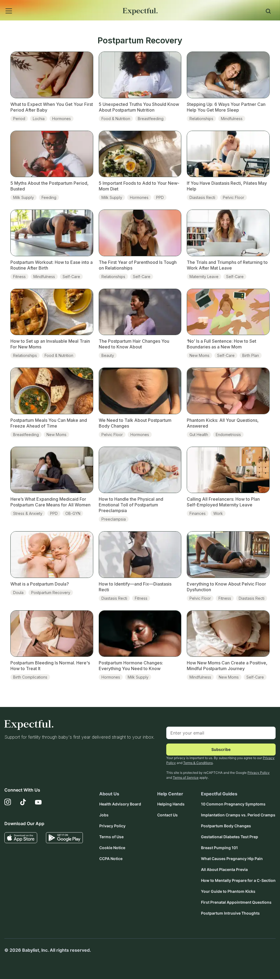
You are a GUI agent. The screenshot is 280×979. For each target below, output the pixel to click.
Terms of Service (186, 777)
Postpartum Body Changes (226, 825)
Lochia (39, 118)
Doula (18, 592)
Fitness (19, 276)
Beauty (107, 355)
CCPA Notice (110, 858)
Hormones (61, 118)
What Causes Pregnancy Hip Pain (232, 858)
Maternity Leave (203, 276)
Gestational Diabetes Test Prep (229, 836)
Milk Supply (23, 197)
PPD (160, 197)
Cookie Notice (112, 847)
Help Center (170, 793)
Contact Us (167, 815)
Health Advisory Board (120, 804)
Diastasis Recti (202, 197)
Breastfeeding (151, 118)
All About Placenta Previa (224, 869)
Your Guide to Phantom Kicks (228, 891)
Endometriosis (228, 434)
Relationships (201, 118)
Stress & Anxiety (27, 513)
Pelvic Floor (233, 197)
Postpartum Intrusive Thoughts (230, 913)
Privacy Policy (258, 773)
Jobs (104, 815)
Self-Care (71, 276)
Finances (197, 513)
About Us (109, 793)
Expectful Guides (219, 793)
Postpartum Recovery (50, 592)
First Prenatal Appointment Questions (236, 902)
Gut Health (198, 434)
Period (19, 118)
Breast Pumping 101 (219, 847)
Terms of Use (111, 836)
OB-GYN (72, 513)
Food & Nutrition (115, 118)
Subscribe (221, 749)
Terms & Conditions (198, 763)
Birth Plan (250, 355)
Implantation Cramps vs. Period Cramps (238, 815)
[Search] (268, 12)
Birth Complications (30, 677)
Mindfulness (232, 118)
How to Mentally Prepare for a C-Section (238, 880)
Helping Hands (171, 804)
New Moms (199, 355)
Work (218, 513)
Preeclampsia (113, 519)
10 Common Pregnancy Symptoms (233, 804)
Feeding (49, 197)
